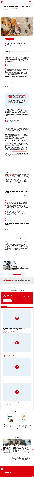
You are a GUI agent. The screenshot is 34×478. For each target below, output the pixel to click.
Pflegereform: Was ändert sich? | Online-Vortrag (11, 402)
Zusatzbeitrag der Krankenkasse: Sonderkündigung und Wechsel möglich (25, 449)
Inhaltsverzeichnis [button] (8, 51)
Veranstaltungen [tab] (4, 306)
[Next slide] (32, 422)
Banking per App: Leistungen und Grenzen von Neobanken (17, 448)
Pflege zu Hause (5, 424)
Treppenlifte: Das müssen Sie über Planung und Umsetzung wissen (23, 254)
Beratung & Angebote (9, 38)
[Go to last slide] (1, 422)
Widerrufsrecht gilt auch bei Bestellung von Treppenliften (9, 254)
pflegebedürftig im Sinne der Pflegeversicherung (19, 151)
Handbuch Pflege (20, 424)
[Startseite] (5, 2)
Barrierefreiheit (31, 477)
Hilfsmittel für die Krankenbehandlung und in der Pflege (23, 262)
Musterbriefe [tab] (9, 306)
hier (26, 130)
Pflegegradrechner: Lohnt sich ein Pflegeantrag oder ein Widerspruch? (12, 257)
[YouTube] (1, 474)
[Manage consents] (32, 476)
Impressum (26, 477)
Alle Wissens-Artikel (16, 274)
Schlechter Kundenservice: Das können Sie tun (7, 448)
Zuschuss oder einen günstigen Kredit (10, 175)
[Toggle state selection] (31, 1)
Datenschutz (22, 477)
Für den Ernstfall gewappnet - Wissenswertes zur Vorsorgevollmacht (14, 328)
